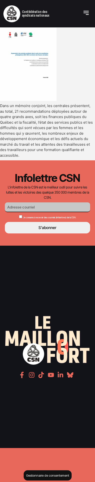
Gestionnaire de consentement (47, 475)
